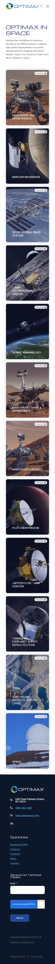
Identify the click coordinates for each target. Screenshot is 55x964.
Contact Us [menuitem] (37, 956)
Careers (14, 863)
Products (15, 854)
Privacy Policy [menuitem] (17, 956)
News (13, 858)
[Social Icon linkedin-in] (11, 823)
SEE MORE (27, 410)
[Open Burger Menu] (48, 6)
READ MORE (27, 352)
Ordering (15, 849)
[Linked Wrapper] (27, 781)
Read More (27, 118)
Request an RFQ (19, 844)
